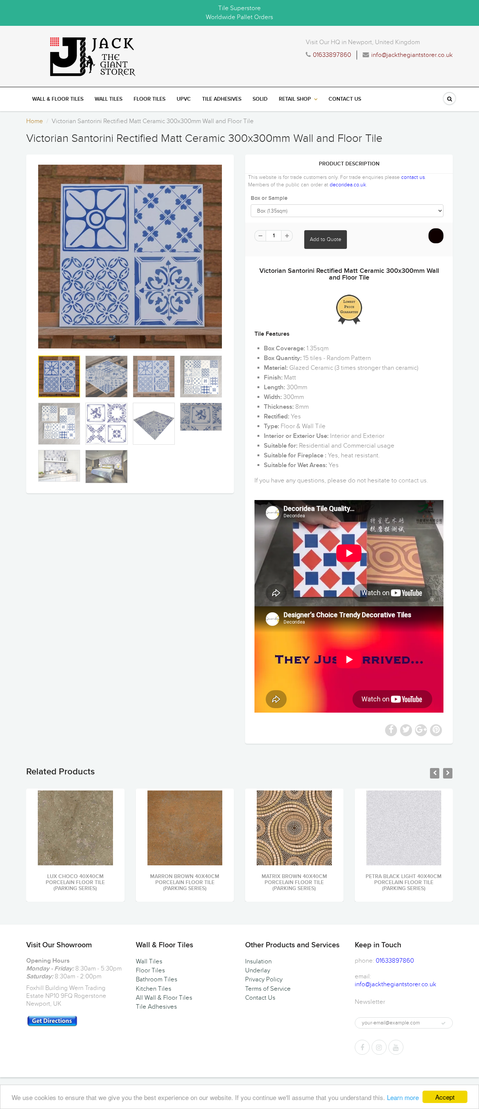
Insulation (258, 961)
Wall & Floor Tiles (57, 99)
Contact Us (345, 99)
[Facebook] (362, 1047)
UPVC (184, 99)
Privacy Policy (264, 979)
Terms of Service (268, 989)
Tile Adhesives (221, 99)
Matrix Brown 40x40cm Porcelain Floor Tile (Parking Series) (294, 882)
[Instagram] (379, 1047)
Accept (445, 1097)
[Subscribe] (443, 1023)
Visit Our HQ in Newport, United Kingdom (363, 42)
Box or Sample (269, 198)
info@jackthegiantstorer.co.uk (412, 55)
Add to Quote (325, 239)
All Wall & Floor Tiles (164, 998)
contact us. (413, 480)
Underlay (257, 970)
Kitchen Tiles (153, 989)
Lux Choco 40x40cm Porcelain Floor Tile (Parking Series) (75, 882)
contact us (413, 177)
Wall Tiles (108, 99)
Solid (260, 99)
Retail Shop (295, 99)
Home (34, 121)
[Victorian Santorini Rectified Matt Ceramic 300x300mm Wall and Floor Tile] (130, 256)
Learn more (403, 1097)
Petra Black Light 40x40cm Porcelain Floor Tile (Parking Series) (404, 882)
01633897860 (332, 55)
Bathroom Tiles (156, 979)
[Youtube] (395, 1047)
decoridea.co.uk (348, 185)
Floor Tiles (149, 99)
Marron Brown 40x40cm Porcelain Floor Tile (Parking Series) (184, 882)
